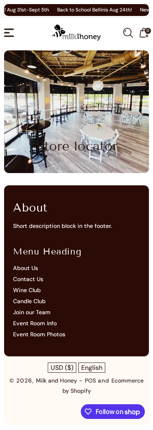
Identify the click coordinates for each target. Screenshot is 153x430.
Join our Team (32, 312)
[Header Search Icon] (128, 33)
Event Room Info (35, 323)
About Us (25, 268)
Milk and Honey (56, 380)
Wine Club (27, 290)
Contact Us (28, 279)
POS (90, 380)
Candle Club (29, 301)
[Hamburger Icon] (9, 33)
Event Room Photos (39, 334)
